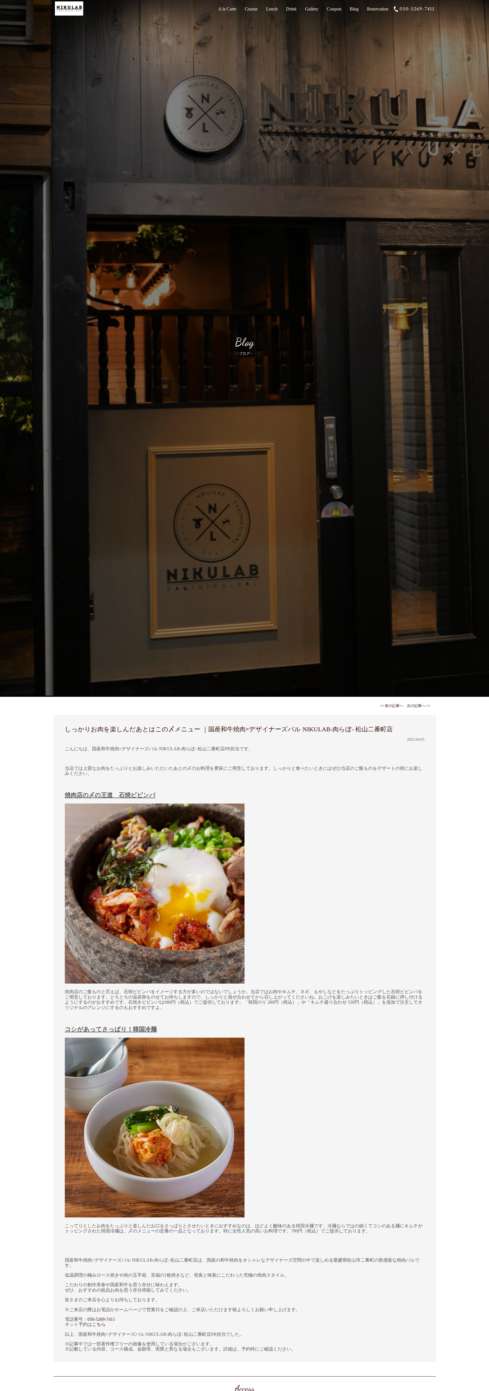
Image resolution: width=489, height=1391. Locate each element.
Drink (291, 9)
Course (251, 9)
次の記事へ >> (418, 706)
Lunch (272, 9)
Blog (354, 9)
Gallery (311, 9)
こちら (99, 1324)
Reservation (377, 9)
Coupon (334, 9)
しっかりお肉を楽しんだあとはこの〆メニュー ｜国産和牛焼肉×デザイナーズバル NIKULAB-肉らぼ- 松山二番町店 (229, 729)
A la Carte (227, 9)
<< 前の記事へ (391, 706)
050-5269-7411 (417, 8)
